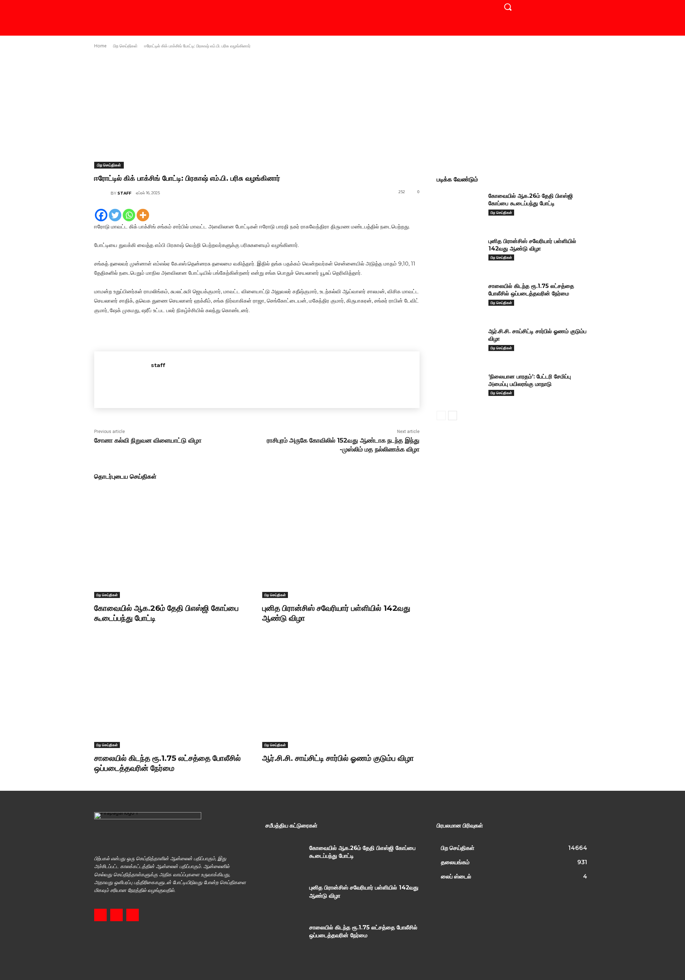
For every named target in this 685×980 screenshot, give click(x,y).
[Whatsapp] (129, 215)
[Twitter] (115, 215)
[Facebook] (101, 215)
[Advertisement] (342, 105)
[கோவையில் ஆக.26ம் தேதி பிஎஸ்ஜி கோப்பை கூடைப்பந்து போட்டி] (173, 543)
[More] (143, 215)
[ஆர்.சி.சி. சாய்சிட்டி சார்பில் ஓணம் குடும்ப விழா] (341, 693)
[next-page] (452, 415)
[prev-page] (441, 415)
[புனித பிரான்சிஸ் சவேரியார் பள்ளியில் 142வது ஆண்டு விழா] (341, 543)
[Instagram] (116, 915)
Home (100, 46)
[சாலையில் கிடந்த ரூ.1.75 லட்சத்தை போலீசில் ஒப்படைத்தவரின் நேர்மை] (173, 693)
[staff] (102, 193)
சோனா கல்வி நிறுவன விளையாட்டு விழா (148, 440)
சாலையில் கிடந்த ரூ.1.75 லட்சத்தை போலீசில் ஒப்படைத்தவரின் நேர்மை (167, 763)
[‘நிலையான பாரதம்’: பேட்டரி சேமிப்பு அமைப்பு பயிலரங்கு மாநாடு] (460, 387)
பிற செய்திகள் (125, 46)
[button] (507, 7)
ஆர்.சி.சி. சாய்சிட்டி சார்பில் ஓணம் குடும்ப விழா (338, 758)
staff (124, 193)
